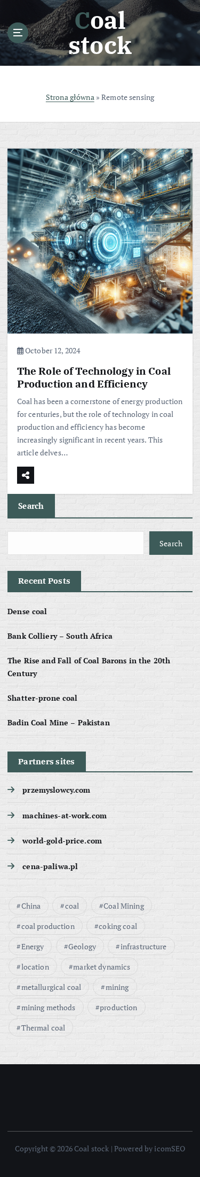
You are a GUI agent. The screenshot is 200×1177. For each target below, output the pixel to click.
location (35, 967)
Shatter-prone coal (42, 698)
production (118, 1007)
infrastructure (144, 946)
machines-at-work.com (64, 815)
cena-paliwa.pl (50, 866)
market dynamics (101, 967)
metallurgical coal (51, 987)
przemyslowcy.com (56, 790)
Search (31, 505)
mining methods (48, 1007)
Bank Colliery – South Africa (60, 636)
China (31, 906)
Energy (32, 946)
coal (72, 906)
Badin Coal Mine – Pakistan (58, 722)
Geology (82, 946)
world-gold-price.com (62, 840)
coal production (48, 926)
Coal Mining (123, 906)
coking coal (118, 926)
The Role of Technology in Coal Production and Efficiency (94, 377)
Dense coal (27, 611)
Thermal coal (43, 1028)
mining (117, 987)
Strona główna (70, 97)
